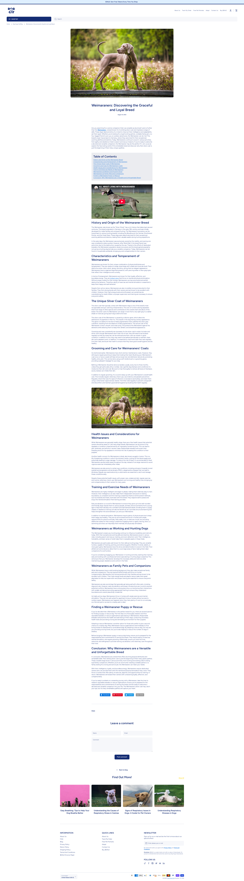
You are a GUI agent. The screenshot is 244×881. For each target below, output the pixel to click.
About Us (63, 836)
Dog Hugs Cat (171, 878)
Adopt (104, 844)
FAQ (61, 839)
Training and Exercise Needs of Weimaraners (108, 170)
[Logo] (11, 10)
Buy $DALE (106, 850)
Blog (61, 842)
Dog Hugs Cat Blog (18, 24)
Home (8, 24)
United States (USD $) (67, 877)
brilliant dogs (114, 278)
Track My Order (107, 839)
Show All (181, 778)
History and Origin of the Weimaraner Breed (108, 160)
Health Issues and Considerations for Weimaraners (110, 168)
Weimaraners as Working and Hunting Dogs (107, 172)
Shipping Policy (65, 850)
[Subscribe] (181, 843)
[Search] (55, 19)
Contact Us (106, 847)
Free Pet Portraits (108, 842)
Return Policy (64, 847)
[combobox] (145, 19)
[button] (93, 711)
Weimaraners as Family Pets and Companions (108, 174)
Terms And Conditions (67, 852)
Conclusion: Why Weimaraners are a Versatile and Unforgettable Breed (117, 178)
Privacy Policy (64, 844)
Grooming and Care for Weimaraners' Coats (108, 166)
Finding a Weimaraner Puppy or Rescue (106, 176)
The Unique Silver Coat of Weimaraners (106, 164)
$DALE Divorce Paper (67, 855)
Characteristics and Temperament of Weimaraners (110, 162)
